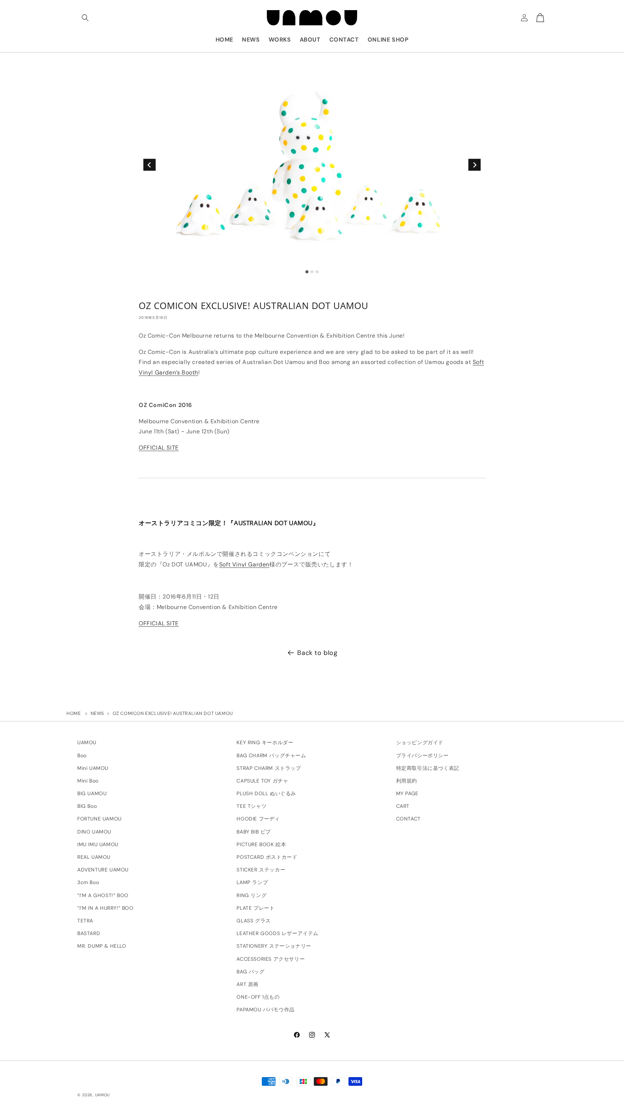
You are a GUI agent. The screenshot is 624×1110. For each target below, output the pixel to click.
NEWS (97, 713)
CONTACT (408, 819)
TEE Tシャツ (251, 806)
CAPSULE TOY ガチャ (262, 780)
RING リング (251, 895)
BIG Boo (87, 806)
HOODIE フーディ (258, 819)
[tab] (307, 271)
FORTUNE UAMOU (99, 819)
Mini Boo (88, 780)
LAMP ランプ (252, 882)
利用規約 (406, 780)
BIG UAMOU (92, 793)
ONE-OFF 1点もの (258, 997)
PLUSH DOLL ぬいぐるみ (266, 793)
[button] (85, 18)
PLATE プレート (255, 908)
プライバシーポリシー (422, 755)
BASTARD (88, 933)
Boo (82, 755)
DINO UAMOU (94, 831)
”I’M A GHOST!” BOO (103, 895)
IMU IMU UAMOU (97, 844)
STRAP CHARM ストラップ (269, 768)
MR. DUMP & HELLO (101, 946)
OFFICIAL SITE (159, 447)
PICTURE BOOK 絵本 (261, 844)
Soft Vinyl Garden (244, 564)
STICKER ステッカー (261, 869)
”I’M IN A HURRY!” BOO (105, 908)
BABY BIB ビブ (254, 831)
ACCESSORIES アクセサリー (271, 959)
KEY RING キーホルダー (265, 742)
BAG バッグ (250, 971)
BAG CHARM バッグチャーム (271, 755)
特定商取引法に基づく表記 (427, 768)
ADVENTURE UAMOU (103, 869)
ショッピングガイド (419, 742)
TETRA (85, 920)
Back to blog (317, 652)
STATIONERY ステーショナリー (274, 946)
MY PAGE (407, 793)
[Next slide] (474, 165)
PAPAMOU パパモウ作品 (265, 1009)
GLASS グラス (253, 920)
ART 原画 (248, 984)
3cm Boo (88, 882)
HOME (73, 713)
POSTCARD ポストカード (267, 857)
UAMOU (86, 742)
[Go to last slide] (149, 165)
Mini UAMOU (92, 768)
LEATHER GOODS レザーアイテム (277, 933)
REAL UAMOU (93, 857)
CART (403, 806)
